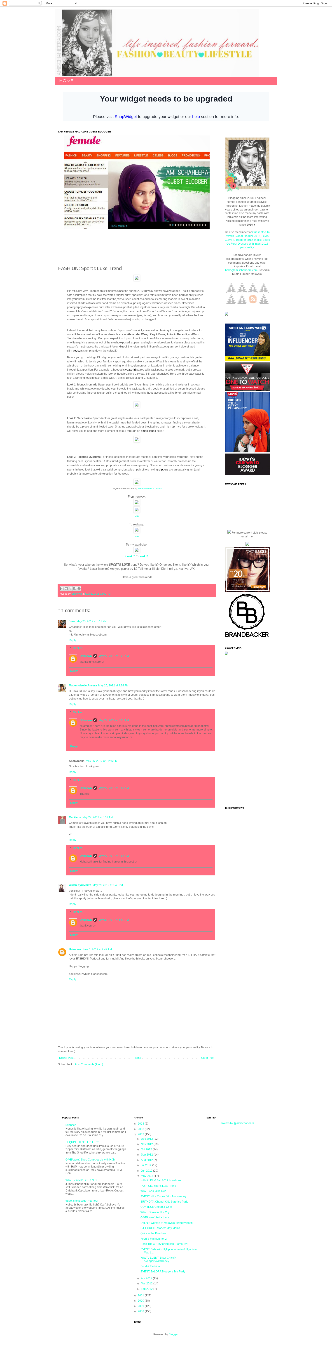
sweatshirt (129, 369)
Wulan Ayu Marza (80, 885)
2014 (141, 1123)
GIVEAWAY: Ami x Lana (154, 1217)
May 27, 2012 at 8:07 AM (113, 788)
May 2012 (147, 1175)
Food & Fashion (150, 1266)
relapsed (70, 1125)
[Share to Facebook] (74, 588)
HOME (66, 81)
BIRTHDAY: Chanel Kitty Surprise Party (164, 1201)
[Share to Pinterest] (79, 588)
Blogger (173, 1334)
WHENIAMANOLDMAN (149, 488)
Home (137, 1057)
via (137, 516)
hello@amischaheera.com (241, 270)
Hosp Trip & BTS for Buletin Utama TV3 (164, 1244)
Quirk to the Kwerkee (153, 1233)
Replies (77, 648)
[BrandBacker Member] (247, 637)
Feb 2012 (147, 1289)
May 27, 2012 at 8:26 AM (113, 656)
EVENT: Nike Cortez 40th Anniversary (163, 1196)
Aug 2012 (147, 1160)
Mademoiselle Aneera (83, 685)
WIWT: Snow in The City (155, 1212)
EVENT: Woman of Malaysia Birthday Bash (166, 1222)
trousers (78, 350)
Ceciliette (75, 817)
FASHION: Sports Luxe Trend (158, 1185)
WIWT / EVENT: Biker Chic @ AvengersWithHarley (158, 1259)
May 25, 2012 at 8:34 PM (113, 685)
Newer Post (66, 1057)
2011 (141, 1295)
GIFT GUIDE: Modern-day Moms (160, 1228)
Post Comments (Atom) (89, 1064)
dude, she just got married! (81, 1200)
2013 (141, 1129)
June (72, 621)
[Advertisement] (140, 247)
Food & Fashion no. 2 (153, 1238)
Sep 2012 (147, 1154)
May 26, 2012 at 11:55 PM (101, 761)
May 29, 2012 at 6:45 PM (108, 885)
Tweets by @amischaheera (237, 1123)
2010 (141, 1300)
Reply (72, 640)
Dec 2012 (147, 1138)
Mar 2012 (147, 1283)
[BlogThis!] (66, 588)
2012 (141, 1134)
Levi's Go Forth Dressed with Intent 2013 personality (248, 243)
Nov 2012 (147, 1144)
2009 (141, 1306)
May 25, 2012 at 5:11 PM (92, 621)
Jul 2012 (146, 1165)
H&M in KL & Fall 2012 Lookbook (160, 1180)
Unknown (86, 656)
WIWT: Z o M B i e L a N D (81, 1180)
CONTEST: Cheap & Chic (156, 1206)
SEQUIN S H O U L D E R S (82, 1142)
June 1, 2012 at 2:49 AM (97, 949)
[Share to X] (70, 588)
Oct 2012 (147, 1149)
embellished (148, 431)
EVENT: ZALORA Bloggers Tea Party (162, 1271)
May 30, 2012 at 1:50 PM (113, 920)
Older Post (207, 1057)
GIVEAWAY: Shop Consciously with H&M (90, 1159)
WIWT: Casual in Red (153, 1191)
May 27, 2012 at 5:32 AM (97, 817)
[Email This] (62, 588)
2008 (141, 1311)
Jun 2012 (147, 1170)
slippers (163, 469)
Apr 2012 (147, 1278)
